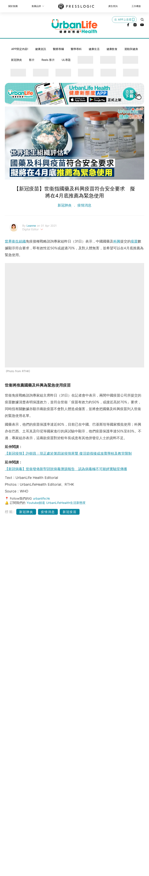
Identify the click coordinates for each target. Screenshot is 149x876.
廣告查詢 (113, 6)
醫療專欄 (58, 49)
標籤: (10, 512)
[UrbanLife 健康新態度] (74, 26)
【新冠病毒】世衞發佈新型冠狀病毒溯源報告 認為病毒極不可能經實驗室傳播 (66, 469)
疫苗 (134, 241)
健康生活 (94, 49)
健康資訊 (40, 49)
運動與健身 (131, 49)
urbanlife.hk (41, 498)
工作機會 (136, 6)
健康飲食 (112, 49)
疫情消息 (83, 205)
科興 (116, 241)
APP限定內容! (19, 49)
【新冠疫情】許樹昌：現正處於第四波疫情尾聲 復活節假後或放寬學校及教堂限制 (68, 453)
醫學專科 (76, 49)
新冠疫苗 (70, 512)
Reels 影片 (48, 59)
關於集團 (13, 6)
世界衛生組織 (15, 241)
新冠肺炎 (16, 59)
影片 (32, 59)
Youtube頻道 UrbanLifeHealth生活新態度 (56, 503)
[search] (142, 19)
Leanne (32, 225)
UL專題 (66, 59)
